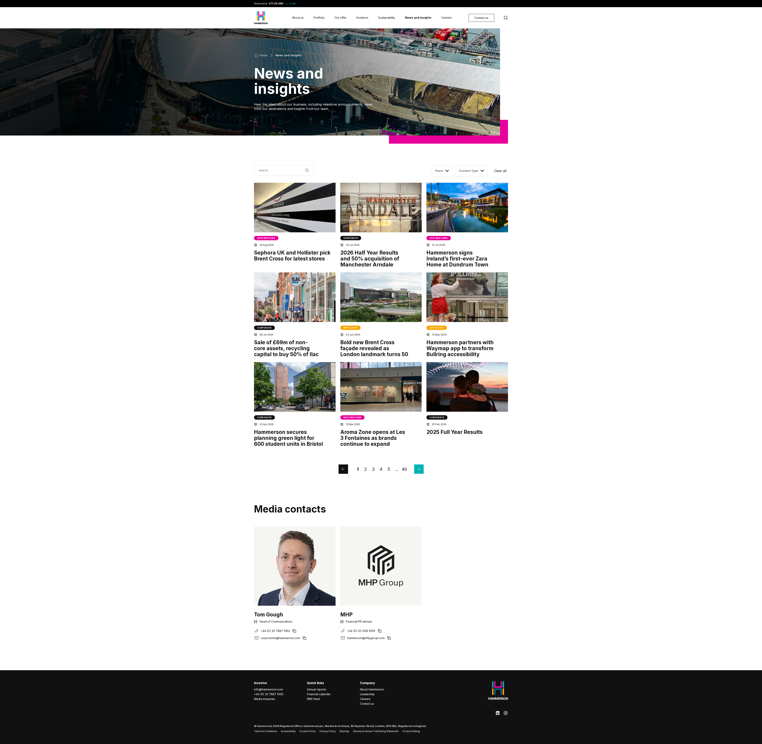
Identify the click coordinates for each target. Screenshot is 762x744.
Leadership (367, 694)
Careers (446, 17)
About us (298, 17)
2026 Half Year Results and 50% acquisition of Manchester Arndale (369, 259)
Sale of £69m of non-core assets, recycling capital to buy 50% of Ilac (286, 348)
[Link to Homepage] (261, 17)
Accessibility (288, 731)
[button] (501, 171)
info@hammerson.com (268, 689)
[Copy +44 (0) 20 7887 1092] (294, 631)
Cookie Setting (411, 731)
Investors (362, 17)
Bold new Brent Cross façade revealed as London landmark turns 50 (374, 348)
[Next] (419, 469)
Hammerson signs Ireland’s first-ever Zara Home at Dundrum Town (457, 259)
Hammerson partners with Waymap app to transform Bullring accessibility (460, 348)
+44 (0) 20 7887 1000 (268, 694)
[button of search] (307, 170)
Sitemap (344, 731)
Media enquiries (264, 699)
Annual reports (316, 689)
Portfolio (319, 17)
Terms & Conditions (265, 731)
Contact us (367, 703)
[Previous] (343, 469)
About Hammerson (372, 689)
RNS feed (313, 699)
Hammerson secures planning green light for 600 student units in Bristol (288, 438)
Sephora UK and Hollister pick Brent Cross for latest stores (292, 256)
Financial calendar (319, 694)
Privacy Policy (327, 731)
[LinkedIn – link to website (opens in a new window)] (497, 713)
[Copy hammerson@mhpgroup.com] (389, 638)
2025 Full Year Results (454, 432)
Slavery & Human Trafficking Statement (376, 731)
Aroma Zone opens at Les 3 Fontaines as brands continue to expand (372, 438)
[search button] (505, 17)
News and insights (418, 17)
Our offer (340, 17)
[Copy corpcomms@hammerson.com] (304, 638)
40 (404, 469)
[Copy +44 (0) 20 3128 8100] (379, 631)
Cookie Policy (307, 731)
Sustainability (386, 17)
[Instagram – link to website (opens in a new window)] (505, 713)
